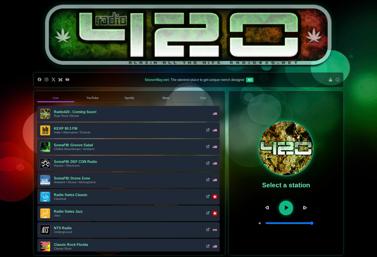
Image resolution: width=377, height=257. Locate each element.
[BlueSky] (60, 80)
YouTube (92, 98)
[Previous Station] (268, 208)
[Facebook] (39, 80)
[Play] (286, 208)
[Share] (330, 79)
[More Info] (337, 79)
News (166, 98)
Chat (203, 98)
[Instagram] (46, 80)
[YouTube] (67, 80)
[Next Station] (304, 208)
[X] (53, 80)
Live (55, 98)
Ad (250, 79)
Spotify (129, 98)
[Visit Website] (208, 130)
